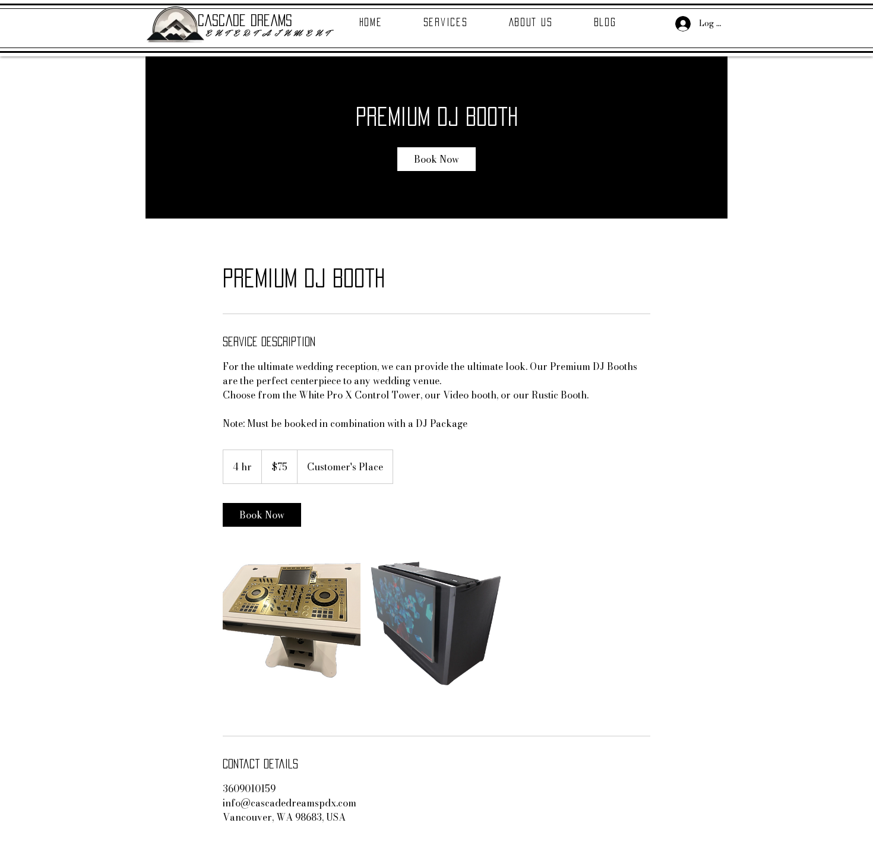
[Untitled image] (291, 622)
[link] (436, 159)
